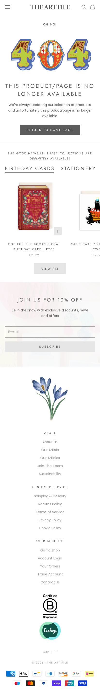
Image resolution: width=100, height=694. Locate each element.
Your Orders (50, 566)
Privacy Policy (50, 520)
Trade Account (50, 574)
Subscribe (50, 346)
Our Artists (50, 449)
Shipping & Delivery (50, 496)
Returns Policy (50, 504)
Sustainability (50, 473)
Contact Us (50, 582)
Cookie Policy (50, 528)
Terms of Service (50, 512)
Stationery (78, 168)
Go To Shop (50, 550)
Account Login (50, 558)
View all (50, 268)
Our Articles (50, 457)
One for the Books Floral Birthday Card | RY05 (34, 246)
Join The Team (50, 465)
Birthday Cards (30, 168)
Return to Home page (50, 130)
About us (50, 441)
